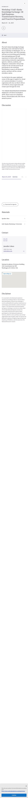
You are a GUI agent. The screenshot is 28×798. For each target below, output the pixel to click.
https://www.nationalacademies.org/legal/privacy (13, 791)
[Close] (26, 786)
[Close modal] (24, 3)
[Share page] (3, 28)
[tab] (11, 177)
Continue (14, 795)
